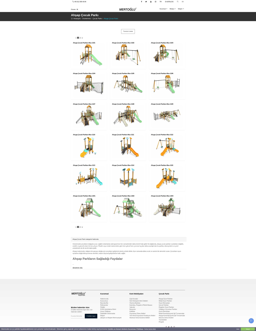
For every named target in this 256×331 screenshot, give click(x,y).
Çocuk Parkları (164, 305)
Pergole (161, 322)
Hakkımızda (104, 299)
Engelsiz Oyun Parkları (166, 307)
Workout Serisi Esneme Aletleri (140, 317)
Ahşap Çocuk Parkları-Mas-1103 (162, 43)
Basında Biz (104, 303)
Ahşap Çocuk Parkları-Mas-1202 (123, 196)
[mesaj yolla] (182, 1)
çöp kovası (104, 283)
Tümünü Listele (128, 31)
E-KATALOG (169, 2)
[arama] (177, 1)
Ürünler (73, 9)
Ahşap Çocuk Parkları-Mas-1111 (123, 134)
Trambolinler (163, 320)
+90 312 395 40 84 (80, 2)
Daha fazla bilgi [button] (150, 329)
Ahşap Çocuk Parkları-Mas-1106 (162, 73)
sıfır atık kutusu (135, 283)
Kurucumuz (104, 301)
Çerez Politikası (105, 311)
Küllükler (132, 311)
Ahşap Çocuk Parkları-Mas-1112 (162, 134)
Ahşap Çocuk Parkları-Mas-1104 (84, 73)
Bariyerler (133, 309)
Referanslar (104, 305)
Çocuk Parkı (75, 283)
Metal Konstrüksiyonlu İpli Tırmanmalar (171, 313)
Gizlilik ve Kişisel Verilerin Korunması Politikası (125, 329)
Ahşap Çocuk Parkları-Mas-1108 (123, 104)
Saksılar (132, 307)
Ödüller (102, 307)
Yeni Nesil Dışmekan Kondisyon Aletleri (142, 315)
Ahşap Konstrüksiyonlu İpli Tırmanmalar (172, 315)
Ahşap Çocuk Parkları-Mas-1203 (162, 196)
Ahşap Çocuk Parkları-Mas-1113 (84, 165)
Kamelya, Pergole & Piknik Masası (141, 305)
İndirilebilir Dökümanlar (107, 313)
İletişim (180, 9)
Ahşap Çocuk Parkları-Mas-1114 (123, 165)
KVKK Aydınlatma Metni (108, 309)
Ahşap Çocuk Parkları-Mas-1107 (84, 104)
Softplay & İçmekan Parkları (168, 309)
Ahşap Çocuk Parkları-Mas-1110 (84, 134)
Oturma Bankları (135, 303)
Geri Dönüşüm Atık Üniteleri (139, 301)
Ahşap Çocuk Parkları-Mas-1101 (84, 43)
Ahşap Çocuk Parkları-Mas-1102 (123, 43)
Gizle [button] (237, 329)
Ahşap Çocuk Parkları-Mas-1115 (162, 165)
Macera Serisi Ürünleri (166, 317)
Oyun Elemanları (164, 303)
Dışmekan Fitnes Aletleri (137, 313)
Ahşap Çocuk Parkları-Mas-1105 (123, 73)
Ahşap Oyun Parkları (165, 299)
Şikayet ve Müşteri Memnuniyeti (110, 317)
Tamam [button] (248, 329)
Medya (172, 9)
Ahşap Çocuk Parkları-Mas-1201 (84, 196)
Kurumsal (163, 9)
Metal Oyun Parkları (165, 301)
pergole (161, 283)
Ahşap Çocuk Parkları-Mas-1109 (162, 104)
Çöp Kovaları (134, 299)
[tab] (72, 234)
